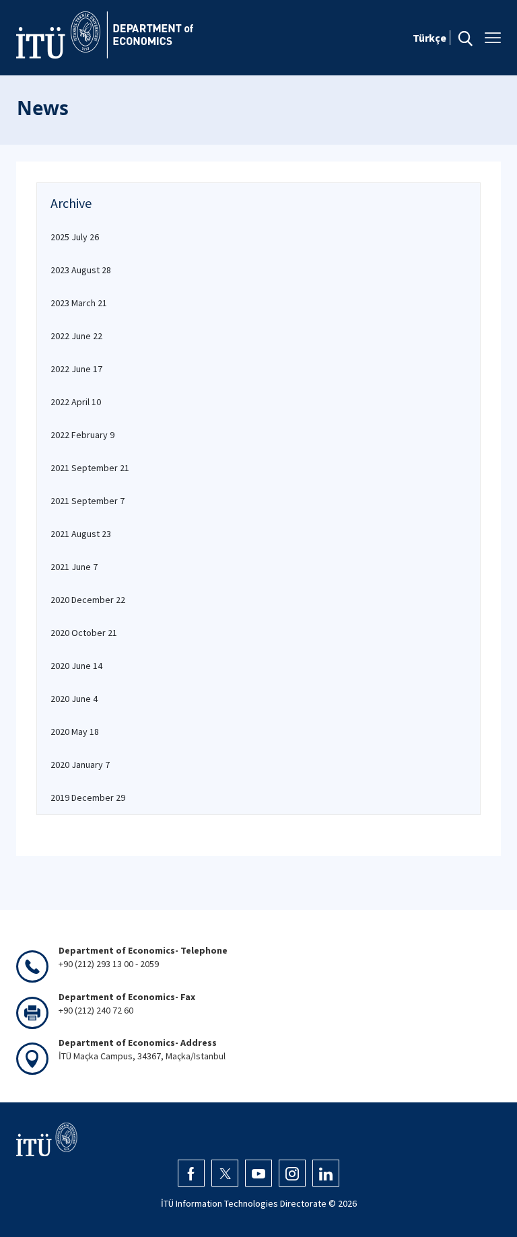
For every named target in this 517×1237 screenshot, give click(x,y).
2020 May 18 (74, 732)
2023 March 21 (78, 303)
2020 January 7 (80, 764)
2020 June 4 (74, 699)
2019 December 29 (87, 797)
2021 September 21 (89, 468)
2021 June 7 (74, 567)
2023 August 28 (80, 270)
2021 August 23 (80, 534)
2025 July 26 (74, 237)
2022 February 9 (82, 435)
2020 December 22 (87, 600)
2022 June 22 (76, 336)
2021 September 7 (87, 501)
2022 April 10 (75, 402)
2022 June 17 (76, 369)
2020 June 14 (76, 666)
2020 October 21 (83, 633)
